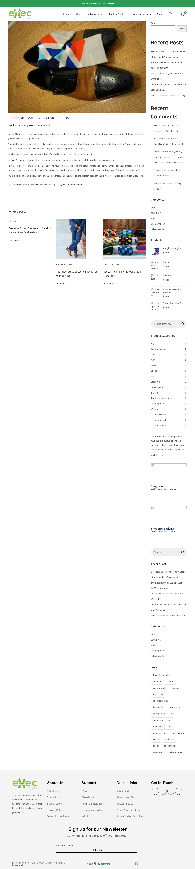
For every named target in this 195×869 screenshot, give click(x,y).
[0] (182, 14)
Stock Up (155, 382)
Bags (153, 343)
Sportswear (160, 425)
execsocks (33, 184)
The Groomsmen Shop (162, 398)
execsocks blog (47, 184)
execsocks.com (36, 125)
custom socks (20, 184)
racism (156, 739)
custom (170, 681)
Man (153, 354)
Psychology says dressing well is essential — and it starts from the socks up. (170, 157)
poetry (154, 207)
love (170, 726)
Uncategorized (158, 224)
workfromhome (175, 752)
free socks (174, 707)
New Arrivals (161, 420)
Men (153, 360)
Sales (153, 365)
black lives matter (162, 675)
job (169, 720)
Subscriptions (157, 387)
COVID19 (157, 681)
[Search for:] (169, 552)
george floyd (159, 713)
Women (154, 409)
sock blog (156, 213)
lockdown (158, 726)
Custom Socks (85, 154)
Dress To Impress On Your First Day (168, 95)
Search (154, 23)
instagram (61, 184)
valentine (157, 752)
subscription (170, 746)
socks (48, 125)
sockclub (71, 184)
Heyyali (105, 863)
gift (172, 713)
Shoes (154, 371)
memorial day (159, 733)
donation (176, 688)
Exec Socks (16, 160)
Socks (154, 376)
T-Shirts (154, 393)
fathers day (158, 707)
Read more (13, 240)
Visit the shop (157, 455)
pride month (178, 733)
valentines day (158, 229)
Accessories (160, 414)
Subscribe (98, 850)
